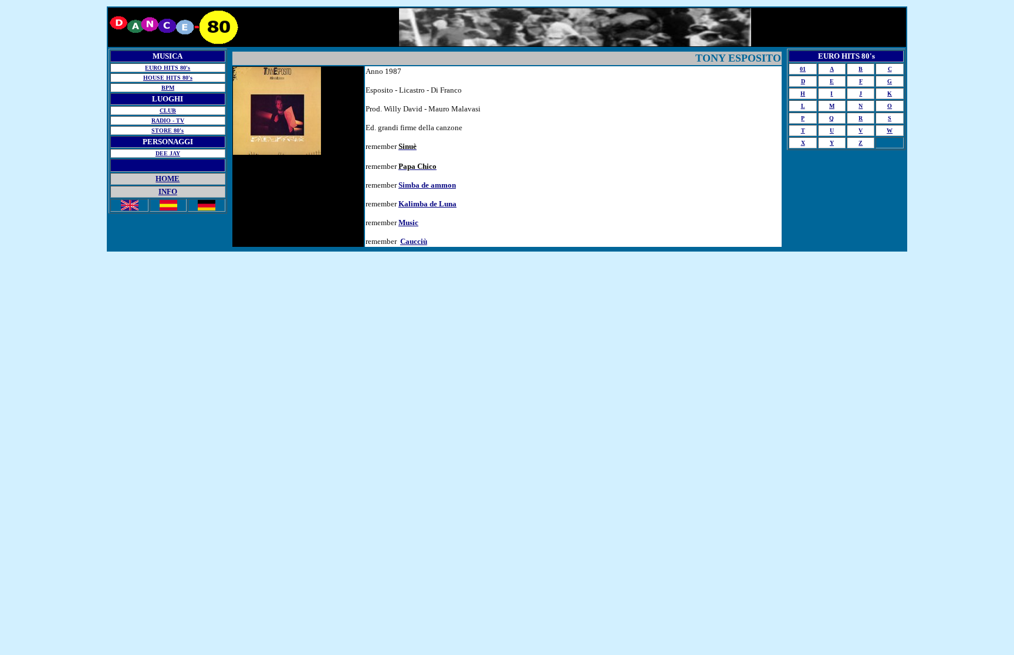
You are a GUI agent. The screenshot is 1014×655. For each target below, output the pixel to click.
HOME (168, 178)
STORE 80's (167, 130)
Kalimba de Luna (427, 203)
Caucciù (413, 241)
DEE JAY (168, 153)
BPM (167, 87)
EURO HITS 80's (167, 68)
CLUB (168, 110)
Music (408, 222)
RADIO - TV (167, 120)
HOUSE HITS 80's (167, 77)
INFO (167, 191)
